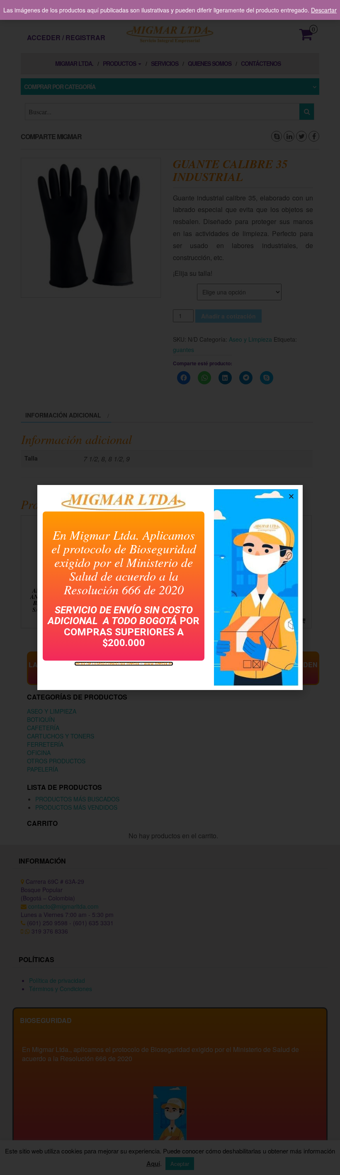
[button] (291, 496)
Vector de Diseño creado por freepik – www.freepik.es (123, 663)
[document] (170, 587)
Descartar (324, 10)
